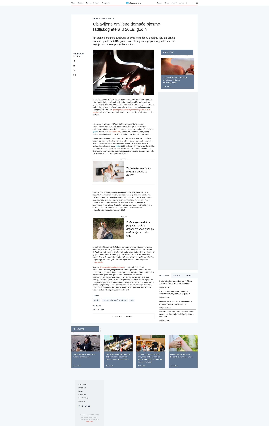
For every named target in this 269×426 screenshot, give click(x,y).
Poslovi (159, 3)
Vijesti (73, 3)
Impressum (82, 394)
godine (95, 132)
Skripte (166, 3)
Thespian (89, 421)
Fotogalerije (106, 3)
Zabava (88, 3)
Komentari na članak (122, 317)
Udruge (181, 3)
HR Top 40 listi (114, 132)
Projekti (174, 3)
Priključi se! (82, 388)
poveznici (99, 262)
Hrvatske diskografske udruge (112, 267)
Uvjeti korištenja (83, 398)
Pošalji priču (82, 384)
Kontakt (80, 391)
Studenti (80, 3)
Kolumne (96, 3)
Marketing (81, 401)
